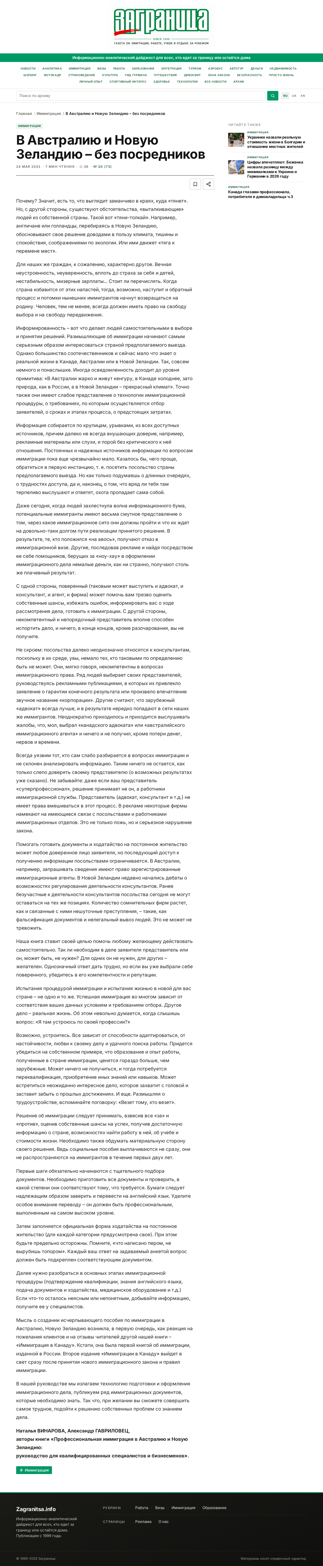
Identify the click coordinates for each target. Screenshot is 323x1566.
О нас (163, 1521)
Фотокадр (52, 75)
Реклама (143, 1521)
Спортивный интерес (128, 81)
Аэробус (215, 68)
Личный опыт (91, 81)
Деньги (257, 68)
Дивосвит (192, 75)
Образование (143, 68)
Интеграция (172, 68)
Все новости (215, 81)
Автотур (237, 68)
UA (294, 95)
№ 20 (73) (102, 167)
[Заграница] (161, 27)
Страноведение (81, 75)
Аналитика (52, 68)
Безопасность (249, 75)
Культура (110, 75)
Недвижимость (283, 68)
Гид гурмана (136, 75)
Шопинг (30, 75)
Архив (238, 81)
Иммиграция (80, 68)
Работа (119, 68)
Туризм (195, 68)
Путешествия (165, 75)
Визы (101, 68)
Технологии (187, 81)
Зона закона (219, 75)
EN (303, 95)
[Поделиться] (208, 184)
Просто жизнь (281, 75)
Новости (28, 68)
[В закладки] (195, 184)
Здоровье (161, 81)
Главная (24, 113)
